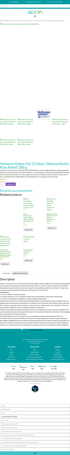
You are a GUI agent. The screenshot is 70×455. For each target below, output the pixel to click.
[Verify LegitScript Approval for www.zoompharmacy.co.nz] (35, 392)
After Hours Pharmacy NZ (34, 357)
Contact (58, 350)
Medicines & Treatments (12, 20)
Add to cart (10, 184)
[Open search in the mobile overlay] (35, 6)
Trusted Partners (57, 354)
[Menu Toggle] (35, 16)
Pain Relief (24, 20)
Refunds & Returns (11, 359)
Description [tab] (6, 273)
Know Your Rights (34, 354)
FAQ (35, 350)
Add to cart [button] (28, 230)
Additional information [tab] (20, 273)
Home (2, 20)
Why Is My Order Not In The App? (34, 359)
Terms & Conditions (58, 357)
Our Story (57, 352)
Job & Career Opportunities (58, 359)
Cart (11, 350)
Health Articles (35, 352)
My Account (11, 357)
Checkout (11, 352)
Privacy (11, 354)
